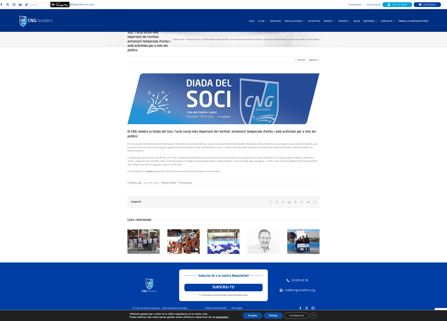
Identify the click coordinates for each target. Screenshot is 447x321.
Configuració (297, 315)
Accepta (252, 315)
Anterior (301, 59)
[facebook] (1, 4)
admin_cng (135, 182)
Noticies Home (169, 182)
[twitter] (7, 4)
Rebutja (273, 315)
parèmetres (222, 317)
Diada (150, 171)
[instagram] (14, 4)
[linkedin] (20, 4)
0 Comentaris (185, 182)
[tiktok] (26, 4)
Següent (313, 59)
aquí (245, 295)
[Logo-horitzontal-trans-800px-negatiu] (35, 15)
